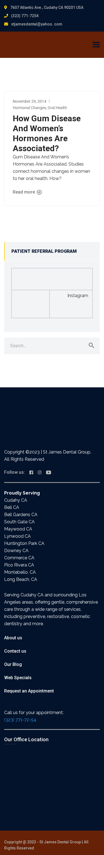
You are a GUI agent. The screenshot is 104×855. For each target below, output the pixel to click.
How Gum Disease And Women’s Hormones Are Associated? (47, 133)
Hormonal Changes (29, 107)
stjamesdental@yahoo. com (36, 24)
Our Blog (13, 664)
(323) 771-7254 (25, 16)
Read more (24, 192)
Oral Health (57, 107)
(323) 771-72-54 (20, 719)
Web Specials (18, 677)
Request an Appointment (29, 691)
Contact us (15, 651)
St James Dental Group (60, 842)
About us (13, 637)
